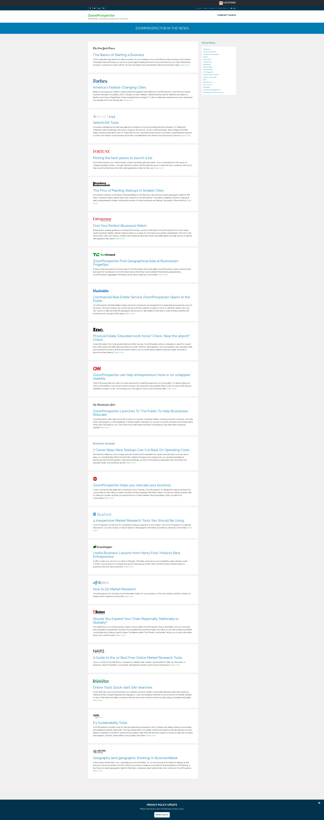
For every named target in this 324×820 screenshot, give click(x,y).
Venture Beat (207, 67)
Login (234, 8)
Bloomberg (207, 64)
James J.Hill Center (210, 77)
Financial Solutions (209, 52)
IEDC (204, 80)
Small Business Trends (211, 74)
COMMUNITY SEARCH (226, 15)
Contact (212, 8)
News (205, 8)
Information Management (211, 90)
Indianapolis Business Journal (213, 92)
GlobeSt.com (207, 62)
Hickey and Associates (211, 54)
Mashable (206, 87)
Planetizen (206, 49)
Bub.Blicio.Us (207, 82)
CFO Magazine (208, 72)
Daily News (207, 59)
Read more (185, 65)
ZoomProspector (101, 15)
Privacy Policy (222, 8)
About (199, 8)
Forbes (205, 57)
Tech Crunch (207, 85)
